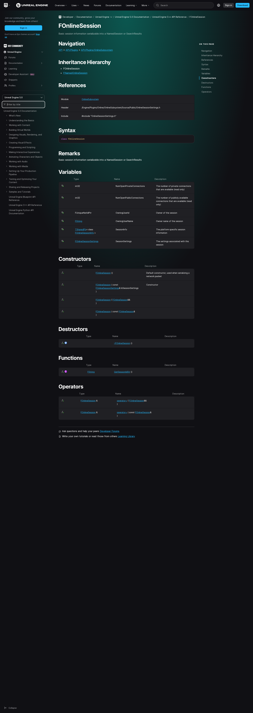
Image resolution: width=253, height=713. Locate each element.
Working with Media (18, 166)
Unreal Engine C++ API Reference (25, 205)
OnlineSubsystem (90, 99)
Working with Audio (18, 161)
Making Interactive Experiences (24, 152)
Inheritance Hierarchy (211, 55)
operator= (122, 400)
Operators (206, 91)
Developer (68, 17)
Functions (206, 87)
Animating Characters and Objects (25, 157)
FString (78, 221)
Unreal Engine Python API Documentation (21, 212)
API (61, 50)
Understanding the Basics (21, 120)
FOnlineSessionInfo (84, 233)
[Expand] (6, 115)
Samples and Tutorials (19, 191)
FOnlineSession (103, 273)
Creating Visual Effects (20, 142)
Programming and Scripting (22, 147)
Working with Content (19, 125)
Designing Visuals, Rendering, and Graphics (25, 136)
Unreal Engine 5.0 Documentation (20, 111)
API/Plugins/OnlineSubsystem (97, 50)
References (207, 60)
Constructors (208, 78)
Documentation (84, 17)
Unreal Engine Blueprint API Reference (22, 198)
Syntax (204, 64)
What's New (14, 115)
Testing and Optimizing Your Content (23, 180)
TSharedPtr (80, 229)
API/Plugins (72, 50)
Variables (205, 73)
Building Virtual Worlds (19, 130)
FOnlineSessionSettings (86, 241)
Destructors (207, 82)
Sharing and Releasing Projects (24, 187)
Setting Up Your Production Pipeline (22, 172)
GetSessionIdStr (122, 372)
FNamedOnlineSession (75, 72)
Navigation (206, 50)
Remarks (205, 69)
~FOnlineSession (122, 343)
